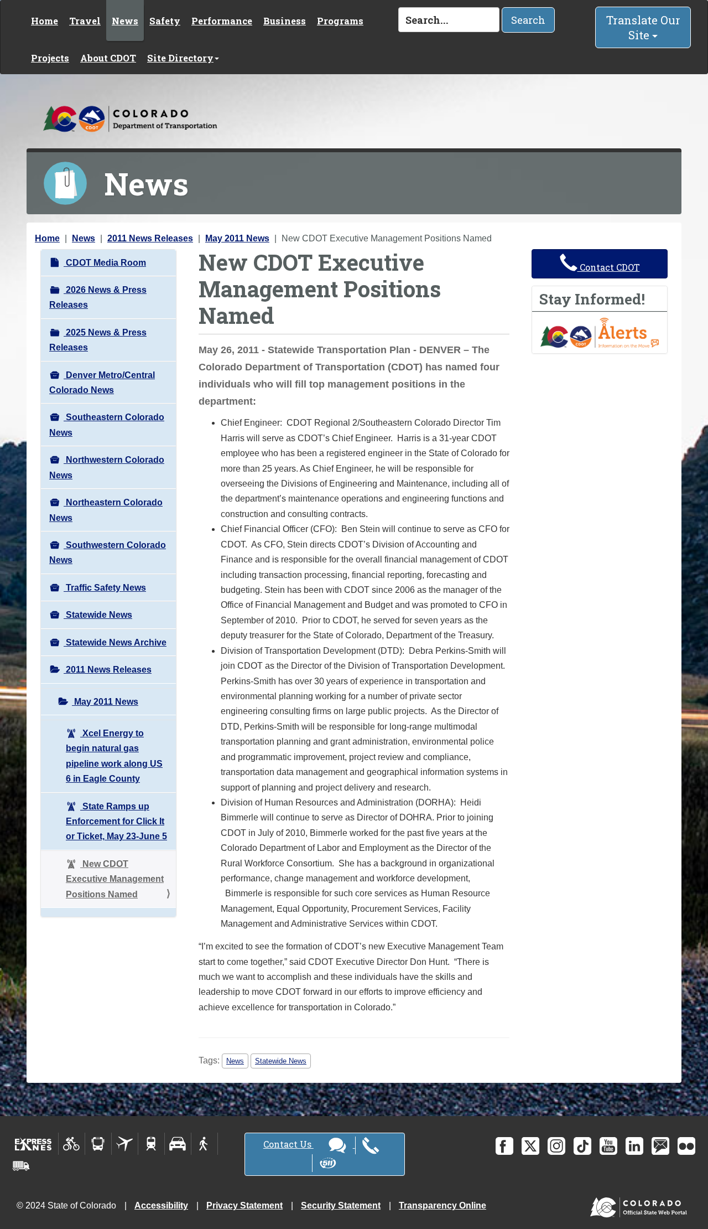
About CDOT (108, 58)
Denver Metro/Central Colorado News (102, 382)
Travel (85, 21)
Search (528, 20)
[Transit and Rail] (98, 1144)
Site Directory (180, 58)
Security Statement (341, 1205)
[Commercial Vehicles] (21, 1166)
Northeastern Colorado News (106, 510)
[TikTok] (582, 1146)
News (125, 21)
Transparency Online (442, 1205)
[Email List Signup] (660, 1146)
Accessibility (161, 1205)
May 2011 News (237, 238)
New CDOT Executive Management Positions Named (115, 879)
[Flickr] (686, 1146)
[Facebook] (504, 1146)
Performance (221, 21)
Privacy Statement (244, 1205)
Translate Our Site (643, 27)
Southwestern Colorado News (107, 552)
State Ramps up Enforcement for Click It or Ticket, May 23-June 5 (116, 821)
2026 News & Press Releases (98, 297)
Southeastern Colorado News (106, 424)
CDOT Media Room (105, 262)
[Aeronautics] (124, 1144)
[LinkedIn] (634, 1146)
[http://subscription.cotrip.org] (599, 332)
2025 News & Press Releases (98, 340)
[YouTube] (608, 1146)
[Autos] (177, 1144)
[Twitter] (530, 1146)
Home (44, 21)
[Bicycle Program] (71, 1144)
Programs (340, 21)
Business (284, 21)
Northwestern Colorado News (106, 467)
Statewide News (98, 614)
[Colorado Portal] (640, 1205)
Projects (50, 58)
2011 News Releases (150, 238)
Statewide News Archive (115, 642)
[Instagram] (556, 1146)
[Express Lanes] (33, 1144)
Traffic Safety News (105, 587)
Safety (164, 21)
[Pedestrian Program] (204, 1144)
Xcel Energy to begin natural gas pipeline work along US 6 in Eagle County (114, 756)
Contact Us (288, 1144)
